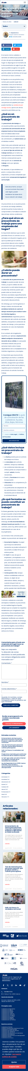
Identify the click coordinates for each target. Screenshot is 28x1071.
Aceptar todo (14, 1067)
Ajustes (14, 1062)
